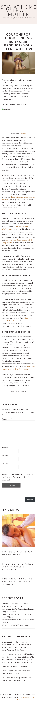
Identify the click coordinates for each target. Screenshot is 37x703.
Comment (7, 419)
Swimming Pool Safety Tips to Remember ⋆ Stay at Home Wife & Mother (16, 644)
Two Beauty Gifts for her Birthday (17, 553)
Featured (23, 392)
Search (5, 496)
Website (5, 464)
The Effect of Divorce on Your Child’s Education (17, 566)
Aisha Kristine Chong (11, 678)
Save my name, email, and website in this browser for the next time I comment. (17, 477)
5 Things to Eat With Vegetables (15, 625)
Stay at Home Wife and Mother (18, 10)
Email (5, 456)
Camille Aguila (8, 671)
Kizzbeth (23, 133)
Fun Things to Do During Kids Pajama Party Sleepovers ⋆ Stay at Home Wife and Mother (18, 657)
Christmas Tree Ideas (18, 666)
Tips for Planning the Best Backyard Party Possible (17, 581)
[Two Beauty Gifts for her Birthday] (18, 547)
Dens (4, 666)
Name (5, 448)
